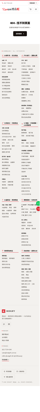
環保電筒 (12, 258)
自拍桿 (23, 172)
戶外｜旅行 (24, 60)
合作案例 (4, 337)
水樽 (9, 69)
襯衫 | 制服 (33, 212)
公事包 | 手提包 (26, 66)
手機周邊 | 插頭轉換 (26, 150)
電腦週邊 (23, 140)
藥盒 (27, 275)
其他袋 (34, 228)
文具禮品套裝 (6, 89)
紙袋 (22, 228)
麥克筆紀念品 (6, 174)
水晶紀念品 (5, 217)
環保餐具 (4, 258)
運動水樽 (10, 63)
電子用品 (23, 130)
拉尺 (7, 143)
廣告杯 (4, 69)
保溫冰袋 (30, 225)
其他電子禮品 (30, 136)
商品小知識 (5, 340)
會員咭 (4, 185)
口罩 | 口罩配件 (26, 258)
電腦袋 (23, 222)
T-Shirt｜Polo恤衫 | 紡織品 (29, 205)
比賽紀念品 (24, 92)
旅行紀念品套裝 (6, 92)
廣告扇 (31, 69)
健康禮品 (24, 287)
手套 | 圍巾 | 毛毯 (26, 215)
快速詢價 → (5, 360)
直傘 (22, 108)
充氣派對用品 (25, 75)
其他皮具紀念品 (26, 245)
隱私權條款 (9, 377)
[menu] (36, 9)
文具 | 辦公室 (5, 128)
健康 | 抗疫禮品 (25, 255)
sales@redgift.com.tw (9, 353)
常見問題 (9, 371)
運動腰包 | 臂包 (26, 101)
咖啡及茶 (4, 95)
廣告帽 (32, 92)
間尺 (14, 137)
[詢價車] (30, 9)
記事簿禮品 (5, 131)
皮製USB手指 (25, 191)
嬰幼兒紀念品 (25, 296)
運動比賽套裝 (6, 82)
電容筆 (32, 156)
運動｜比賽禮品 (25, 89)
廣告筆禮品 (5, 159)
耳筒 (22, 136)
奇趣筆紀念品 (6, 165)
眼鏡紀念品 (24, 84)
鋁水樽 (14, 69)
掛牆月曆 (10, 185)
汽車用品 (24, 69)
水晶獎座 (4, 207)
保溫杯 (4, 63)
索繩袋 (23, 98)
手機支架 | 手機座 (26, 168)
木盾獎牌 (9, 210)
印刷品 (4, 179)
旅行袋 (23, 63)
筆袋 (13, 146)
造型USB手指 (25, 185)
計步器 (31, 95)
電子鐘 (31, 133)
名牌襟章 (13, 213)
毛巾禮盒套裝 (6, 86)
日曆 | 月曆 (29, 272)
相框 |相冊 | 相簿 (26, 281)
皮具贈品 (23, 233)
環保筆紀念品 (6, 171)
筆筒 (3, 143)
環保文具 (4, 261)
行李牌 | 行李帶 (26, 78)
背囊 (33, 66)
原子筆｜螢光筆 (6, 156)
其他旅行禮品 (25, 81)
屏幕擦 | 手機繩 (26, 162)
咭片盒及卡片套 (6, 149)
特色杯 (4, 72)
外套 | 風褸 (24, 212)
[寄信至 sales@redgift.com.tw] (9, 324)
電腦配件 (33, 146)
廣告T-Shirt (24, 209)
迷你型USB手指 (26, 182)
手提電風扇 (24, 72)
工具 (33, 284)
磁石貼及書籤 (6, 146)
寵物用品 (24, 299)
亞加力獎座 (5, 213)
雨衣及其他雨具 (26, 117)
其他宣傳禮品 (6, 98)
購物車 (28, 228)
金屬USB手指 (25, 179)
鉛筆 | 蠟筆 (5, 168)
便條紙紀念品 (6, 134)
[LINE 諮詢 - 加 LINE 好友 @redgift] (38, 203)
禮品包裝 (4, 188)
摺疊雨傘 (28, 108)
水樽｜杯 (4, 60)
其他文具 (10, 140)
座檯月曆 (10, 182)
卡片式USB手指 (26, 194)
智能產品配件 (25, 159)
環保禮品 (4, 255)
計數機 (4, 140)
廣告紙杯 (10, 72)
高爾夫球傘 (24, 111)
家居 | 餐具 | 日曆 (26, 269)
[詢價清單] (38, 209)
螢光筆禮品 (5, 162)
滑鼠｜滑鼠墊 (30, 143)
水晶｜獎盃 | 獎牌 (6, 205)
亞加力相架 (24, 293)
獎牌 (15, 207)
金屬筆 (12, 162)
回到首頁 (19, 34)
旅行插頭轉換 (25, 153)
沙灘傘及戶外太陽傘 (27, 114)
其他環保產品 (6, 267)
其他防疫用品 (25, 264)
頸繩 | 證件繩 (6, 152)
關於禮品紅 (5, 334)
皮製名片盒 (24, 242)
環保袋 (23, 225)
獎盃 (10, 207)
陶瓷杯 (10, 66)
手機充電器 (24, 156)
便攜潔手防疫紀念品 (27, 261)
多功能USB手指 (26, 188)
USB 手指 (24, 176)
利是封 (4, 182)
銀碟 (15, 210)
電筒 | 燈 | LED (25, 284)
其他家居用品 (25, 290)
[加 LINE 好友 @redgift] (4, 324)
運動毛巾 (24, 95)
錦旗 (3, 210)
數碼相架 (24, 133)
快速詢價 (32, 3)
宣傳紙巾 (32, 72)
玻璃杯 (4, 66)
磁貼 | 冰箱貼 (25, 278)
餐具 (22, 272)
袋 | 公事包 (24, 220)
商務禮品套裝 (6, 79)
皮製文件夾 (24, 236)
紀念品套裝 (5, 77)
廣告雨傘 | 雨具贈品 (26, 105)
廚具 (22, 275)
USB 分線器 (25, 146)
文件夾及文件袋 (6, 137)
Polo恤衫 (33, 209)
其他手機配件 (25, 165)
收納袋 (29, 222)
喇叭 (22, 143)
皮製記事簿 (24, 239)
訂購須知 (21, 371)
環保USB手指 (6, 264)
